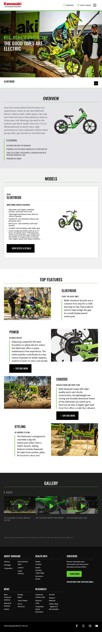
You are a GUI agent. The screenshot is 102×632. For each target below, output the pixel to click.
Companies (8, 568)
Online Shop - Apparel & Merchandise (54, 606)
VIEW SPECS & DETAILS (21, 248)
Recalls (52, 595)
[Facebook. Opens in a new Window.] (76, 626)
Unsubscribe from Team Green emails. (80, 582)
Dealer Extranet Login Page (39, 570)
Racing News (20, 596)
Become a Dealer (39, 577)
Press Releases (21, 605)
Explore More (21, 368)
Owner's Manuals (52, 599)
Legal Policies (21, 572)
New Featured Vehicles (7, 597)
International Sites (23, 563)
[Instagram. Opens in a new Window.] (90, 626)
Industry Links (38, 602)
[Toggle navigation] (94, 5)
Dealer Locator (38, 563)
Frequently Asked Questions (39, 609)
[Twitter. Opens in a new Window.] (83, 626)
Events (6, 609)
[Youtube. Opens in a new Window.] (96, 626)
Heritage (7, 565)
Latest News (22, 601)
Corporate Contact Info (40, 596)
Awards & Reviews (7, 604)
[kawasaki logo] (12, 5)
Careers (21, 568)
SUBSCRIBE (75, 574)
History (7, 562)
